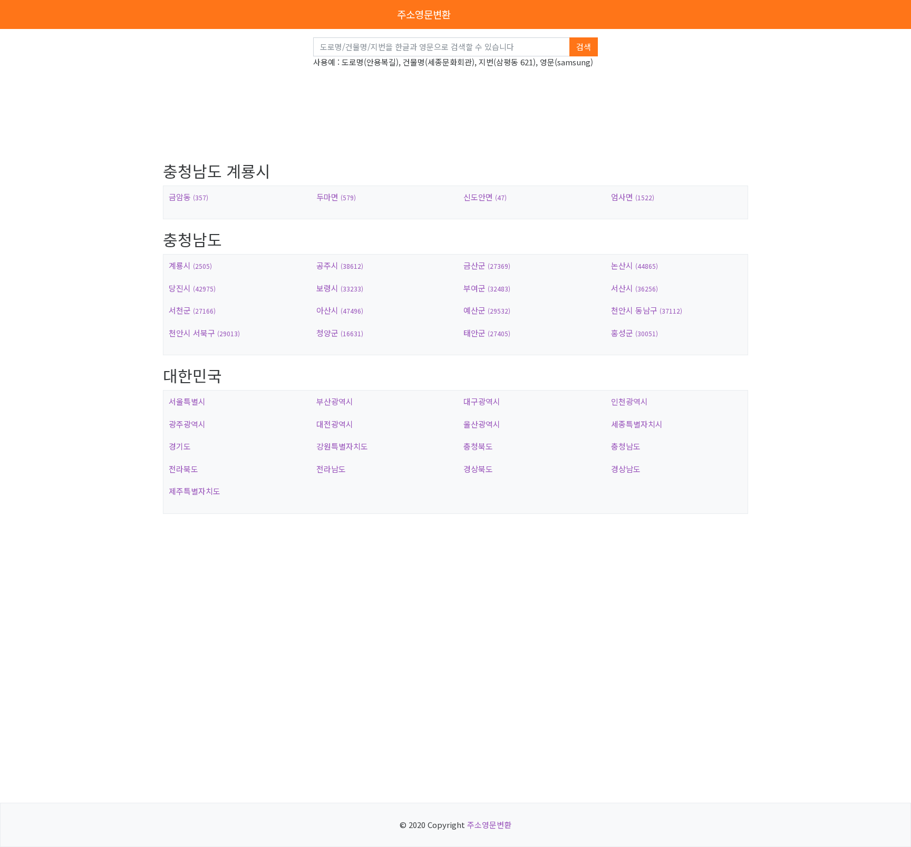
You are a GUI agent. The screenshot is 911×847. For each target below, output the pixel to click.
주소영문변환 (424, 14)
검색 (583, 46)
